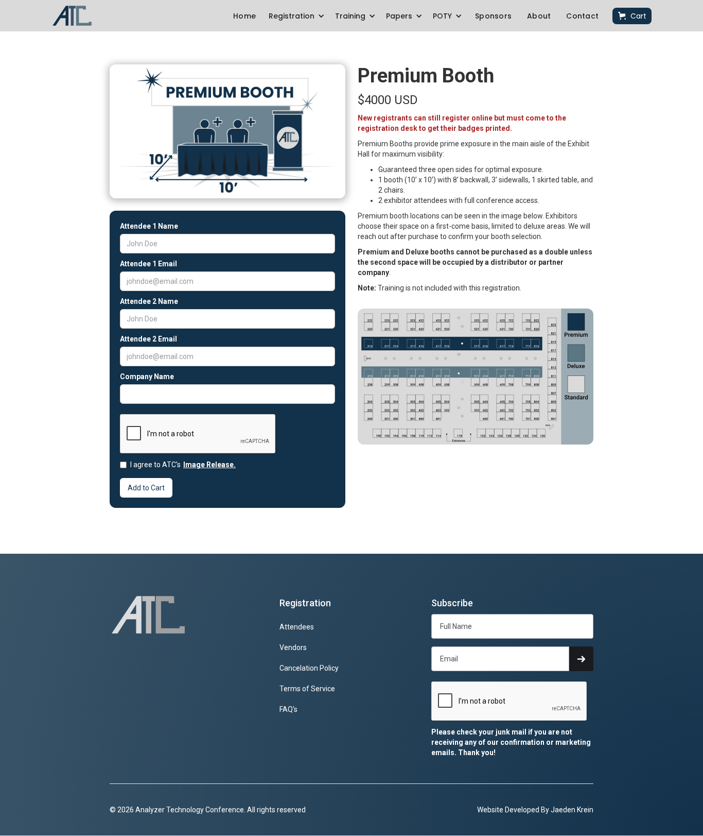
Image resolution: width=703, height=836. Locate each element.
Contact (582, 16)
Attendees (296, 627)
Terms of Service (307, 689)
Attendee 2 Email (148, 339)
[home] (72, 15)
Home (244, 16)
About (539, 16)
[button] (296, 16)
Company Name (147, 376)
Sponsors (493, 16)
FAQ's (288, 709)
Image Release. (209, 464)
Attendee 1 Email (148, 264)
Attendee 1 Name (149, 226)
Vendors (293, 647)
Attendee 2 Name (149, 301)
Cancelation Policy (309, 668)
